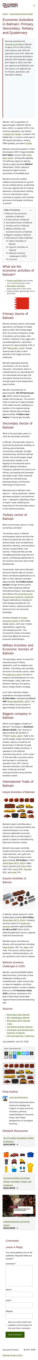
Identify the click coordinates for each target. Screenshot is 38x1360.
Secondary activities (16, 286)
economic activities (13, 44)
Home (5, 14)
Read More (10, 1144)
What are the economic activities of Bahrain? (16, 215)
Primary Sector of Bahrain (17, 220)
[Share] (15, 1057)
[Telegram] (23, 1053)
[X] (6, 1053)
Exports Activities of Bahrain (18, 248)
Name (9, 1290)
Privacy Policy (16, 1355)
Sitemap (6, 1355)
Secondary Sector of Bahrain (19, 222)
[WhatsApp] (19, 1053)
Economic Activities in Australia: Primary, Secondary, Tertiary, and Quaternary (17, 1181)
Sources (13, 259)
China (23, 866)
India (14, 872)
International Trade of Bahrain (19, 238)
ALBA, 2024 (16, 736)
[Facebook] (27, 1053)
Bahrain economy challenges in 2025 (18, 254)
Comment (11, 1264)
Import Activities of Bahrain (17, 242)
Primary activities (14, 280)
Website (9, 1311)
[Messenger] (15, 1053)
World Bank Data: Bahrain (18, 1015)
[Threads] (31, 1053)
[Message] (10, 1053)
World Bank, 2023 (16, 348)
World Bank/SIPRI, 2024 (18, 701)
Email (9, 1300)
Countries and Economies (21, 14)
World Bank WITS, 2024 (14, 863)
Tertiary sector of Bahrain (17, 226)
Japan (26, 947)
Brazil (15, 869)
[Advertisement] (19, 96)
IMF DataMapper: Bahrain (18, 1018)
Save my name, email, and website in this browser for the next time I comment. (20, 1325)
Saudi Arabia (8, 947)
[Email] (6, 1057)
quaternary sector (14, 674)
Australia (27, 869)
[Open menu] (34, 5)
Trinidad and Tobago (12, 134)
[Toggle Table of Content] (30, 210)
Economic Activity (11, 1350)
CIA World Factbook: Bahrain (20, 1027)
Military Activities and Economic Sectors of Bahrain (19, 230)
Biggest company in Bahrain (18, 235)
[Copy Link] (10, 1057)
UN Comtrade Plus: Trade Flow (20, 1036)
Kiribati (29, 143)
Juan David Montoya (18, 1097)
